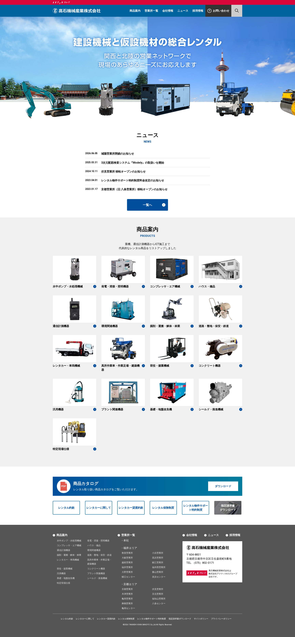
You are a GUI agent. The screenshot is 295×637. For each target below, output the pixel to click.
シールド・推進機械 (97, 578)
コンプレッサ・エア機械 (69, 545)
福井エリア (130, 548)
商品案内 (135, 10)
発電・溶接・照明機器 (98, 540)
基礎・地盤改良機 (66, 578)
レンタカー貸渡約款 (131, 507)
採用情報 (197, 10)
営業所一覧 (151, 10)
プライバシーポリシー (221, 619)
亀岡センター (128, 608)
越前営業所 (127, 562)
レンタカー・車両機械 (68, 559)
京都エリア (130, 584)
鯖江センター (128, 577)
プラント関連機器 (96, 573)
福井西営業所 (158, 567)
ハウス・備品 (94, 545)
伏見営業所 (157, 589)
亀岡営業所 (127, 598)
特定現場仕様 (63, 583)
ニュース (182, 10)
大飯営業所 (127, 557)
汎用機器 (61, 573)
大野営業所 (127, 572)
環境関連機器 (94, 550)
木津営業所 (127, 594)
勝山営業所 (157, 572)
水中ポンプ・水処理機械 (69, 540)
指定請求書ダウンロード (228, 507)
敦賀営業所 (127, 553)
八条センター (158, 603)
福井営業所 (127, 567)
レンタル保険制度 (163, 507)
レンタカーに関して (98, 507)
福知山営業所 (158, 598)
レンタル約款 (66, 507)
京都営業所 (127, 589)
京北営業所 (157, 594)
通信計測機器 (63, 550)
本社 (126, 540)
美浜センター (158, 577)
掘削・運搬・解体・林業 (69, 555)
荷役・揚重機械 (64, 568)
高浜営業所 (157, 557)
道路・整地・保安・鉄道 (99, 555)
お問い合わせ (221, 10)
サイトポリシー (201, 619)
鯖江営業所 (157, 562)
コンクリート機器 (96, 568)
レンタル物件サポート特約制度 (195, 507)
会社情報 (167, 10)
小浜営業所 (157, 553)
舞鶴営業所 (127, 603)
